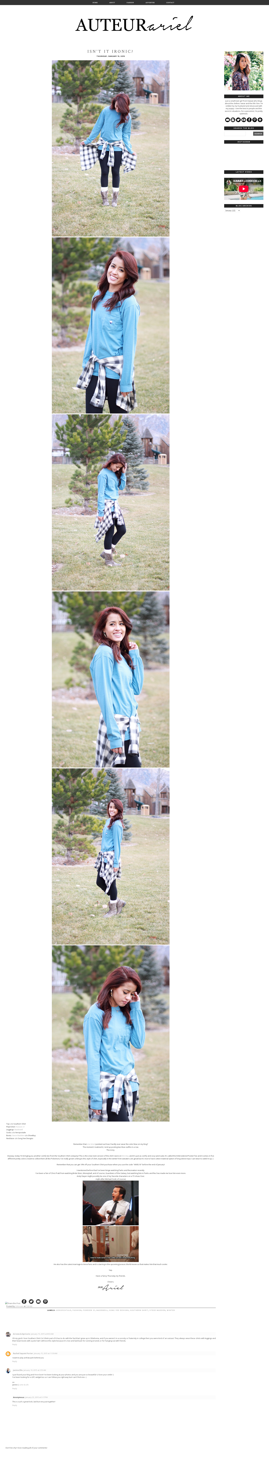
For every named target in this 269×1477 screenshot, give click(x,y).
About (112, 3)
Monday (125, 1156)
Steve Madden (18, 1135)
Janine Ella (18, 1370)
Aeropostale (63, 1310)
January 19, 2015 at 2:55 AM (34, 1370)
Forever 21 (20, 1126)
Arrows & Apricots (21, 1334)
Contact (170, 3)
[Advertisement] (243, 258)
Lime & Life (24, 1384)
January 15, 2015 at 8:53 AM (42, 1334)
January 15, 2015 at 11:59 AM (45, 1353)
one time (90, 1144)
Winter (171, 1310)
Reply (14, 1344)
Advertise (150, 3)
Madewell (19, 1129)
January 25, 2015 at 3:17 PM (36, 1397)
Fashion (130, 3)
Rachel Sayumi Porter (23, 1353)
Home (95, 3)
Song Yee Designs (119, 1310)
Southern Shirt (139, 1310)
